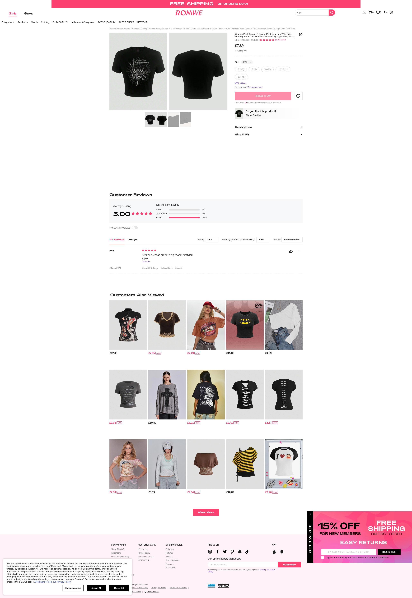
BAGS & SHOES (126, 22)
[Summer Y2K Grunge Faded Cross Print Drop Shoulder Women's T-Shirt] (167, 394)
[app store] (274, 551)
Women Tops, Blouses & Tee (161, 29)
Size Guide (170, 568)
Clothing (45, 22)
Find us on (213, 545)
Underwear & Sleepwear (82, 22)
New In (34, 22)
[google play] (281, 551)
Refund (169, 557)
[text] (169, 250)
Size (242, 62)
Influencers (116, 553)
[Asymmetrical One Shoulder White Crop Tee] (284, 325)
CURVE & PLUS (59, 22)
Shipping (170, 549)
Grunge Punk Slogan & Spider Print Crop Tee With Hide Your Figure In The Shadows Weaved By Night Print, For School (263, 35)
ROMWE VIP (144, 560)
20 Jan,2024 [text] (115, 268)
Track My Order (172, 560)
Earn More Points (146, 557)
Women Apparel (124, 29)
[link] (206, 4)
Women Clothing (139, 29)
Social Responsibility (120, 557)
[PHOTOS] (168, 72)
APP (274, 545)
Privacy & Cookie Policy (137, 588)
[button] (298, 96)
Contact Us (143, 549)
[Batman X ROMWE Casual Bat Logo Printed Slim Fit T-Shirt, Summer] (245, 325)
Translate (146, 262)
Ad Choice (136, 592)
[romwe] (189, 12)
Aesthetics (23, 22)
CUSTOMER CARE (147, 545)
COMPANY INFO (118, 545)
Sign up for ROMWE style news (224, 559)
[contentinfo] (113, 353)
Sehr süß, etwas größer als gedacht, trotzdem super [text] (167, 257)
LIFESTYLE (142, 22)
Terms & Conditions (178, 588)
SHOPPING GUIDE (174, 545)
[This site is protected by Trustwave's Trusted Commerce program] (211, 586)
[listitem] (128, 333)
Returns (169, 553)
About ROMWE (117, 549)
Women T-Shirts (182, 29)
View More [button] (206, 512)
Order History (144, 553)
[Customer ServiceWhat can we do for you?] (385, 12)
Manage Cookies (158, 588)
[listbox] (364, 12)
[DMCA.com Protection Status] (223, 586)
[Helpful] (291, 251)
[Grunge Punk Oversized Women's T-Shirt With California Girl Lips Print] (206, 325)
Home (112, 29)
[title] (206, 295)
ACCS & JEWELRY (106, 22)
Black (167, 268)
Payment (169, 564)
